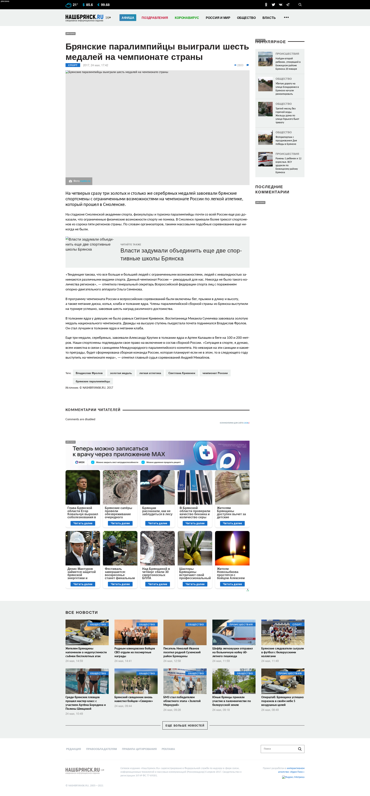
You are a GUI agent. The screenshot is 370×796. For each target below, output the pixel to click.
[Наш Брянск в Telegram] (287, 4)
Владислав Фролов (89, 373)
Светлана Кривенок (181, 373)
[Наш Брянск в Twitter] (273, 4)
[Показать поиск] (300, 5)
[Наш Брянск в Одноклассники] (266, 4)
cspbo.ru (85, 181)
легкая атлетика (150, 373)
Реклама (168, 749)
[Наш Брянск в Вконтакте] (280, 4)
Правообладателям (101, 749)
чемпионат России (215, 373)
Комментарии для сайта (235, 423)
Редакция (73, 749)
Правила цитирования (139, 749)
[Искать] (299, 749)
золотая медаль (121, 373)
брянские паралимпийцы (93, 381)
